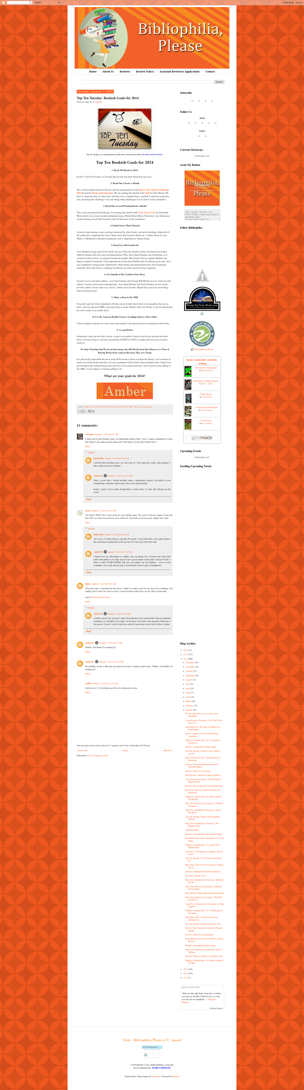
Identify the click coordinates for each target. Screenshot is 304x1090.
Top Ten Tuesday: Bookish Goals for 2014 (203, 923)
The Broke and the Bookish (152, 154)
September (190, 675)
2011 (185, 977)
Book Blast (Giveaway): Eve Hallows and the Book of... (204, 939)
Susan (88, 510)
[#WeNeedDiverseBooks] (202, 349)
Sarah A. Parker (207, 383)
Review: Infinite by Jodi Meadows (199, 934)
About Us (108, 71)
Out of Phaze (206, 420)
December (190, 662)
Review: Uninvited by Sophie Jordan (200, 746)
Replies (91, 452)
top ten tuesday (146, 406)
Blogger (175, 1076)
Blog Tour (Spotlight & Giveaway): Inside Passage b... (203, 811)
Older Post (167, 750)
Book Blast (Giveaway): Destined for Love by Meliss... (204, 839)
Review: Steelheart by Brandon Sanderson (203, 871)
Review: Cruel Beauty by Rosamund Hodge (203, 834)
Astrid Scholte (207, 397)
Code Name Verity (98, 406)
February (190, 705)
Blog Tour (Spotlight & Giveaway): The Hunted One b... (202, 824)
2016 (185, 650)
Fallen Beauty (206, 394)
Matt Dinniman (207, 370)
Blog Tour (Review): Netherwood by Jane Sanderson (202, 791)
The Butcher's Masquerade (206, 367)
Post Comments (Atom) (98, 755)
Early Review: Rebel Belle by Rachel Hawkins (204, 892)
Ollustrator (156, 1076)
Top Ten (137, 406)
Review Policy (145, 71)
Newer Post (82, 750)
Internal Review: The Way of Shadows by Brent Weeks (202, 728)
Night (130, 406)
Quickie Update (191, 829)
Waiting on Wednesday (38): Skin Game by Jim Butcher (203, 797)
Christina (89, 434)
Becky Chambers (207, 410)
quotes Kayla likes (191, 987)
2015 (185, 654)
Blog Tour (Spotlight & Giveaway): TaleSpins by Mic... (204, 881)
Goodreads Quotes (216, 1008)
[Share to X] (86, 411)
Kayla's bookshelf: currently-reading (202, 361)
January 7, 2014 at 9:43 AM (106, 434)
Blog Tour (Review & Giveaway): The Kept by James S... (203, 898)
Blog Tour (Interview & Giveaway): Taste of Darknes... (203, 950)
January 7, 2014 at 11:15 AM (120, 551)
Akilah (88, 683)
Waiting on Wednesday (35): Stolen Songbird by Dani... (204, 961)
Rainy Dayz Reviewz (101, 597)
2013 (185, 969)
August (189, 679)
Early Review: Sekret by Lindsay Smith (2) (203, 775)
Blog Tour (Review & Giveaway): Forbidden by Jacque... (204, 804)
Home (93, 71)
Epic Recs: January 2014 (195, 875)
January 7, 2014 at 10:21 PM (111, 661)
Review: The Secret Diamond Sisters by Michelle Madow (202, 765)
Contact (210, 71)
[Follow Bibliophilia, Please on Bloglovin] (152, 1049)
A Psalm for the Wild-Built (206, 407)
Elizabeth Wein (121, 406)
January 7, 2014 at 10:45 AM (117, 458)
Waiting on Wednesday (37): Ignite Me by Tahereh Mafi (202, 846)
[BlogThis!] (83, 411)
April (188, 696)
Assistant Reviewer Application (180, 71)
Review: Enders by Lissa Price (198, 771)
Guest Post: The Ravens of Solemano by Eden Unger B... (204, 905)
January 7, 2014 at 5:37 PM (119, 613)
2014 (185, 658)
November (190, 666)
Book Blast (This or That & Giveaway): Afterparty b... (201, 918)
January (189, 709)
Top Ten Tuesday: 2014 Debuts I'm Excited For (203, 859)
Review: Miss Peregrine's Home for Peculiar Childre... (204, 929)
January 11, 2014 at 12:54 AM (105, 683)
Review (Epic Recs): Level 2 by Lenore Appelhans (201, 714)
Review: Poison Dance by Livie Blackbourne (204, 785)
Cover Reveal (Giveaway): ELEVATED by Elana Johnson (203, 780)
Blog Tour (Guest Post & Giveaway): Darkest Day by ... (204, 866)
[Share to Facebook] (89, 411)
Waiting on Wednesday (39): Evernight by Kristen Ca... (202, 741)
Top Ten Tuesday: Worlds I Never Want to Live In (202, 752)
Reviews (125, 71)
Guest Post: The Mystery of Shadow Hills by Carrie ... (204, 852)
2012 (185, 973)
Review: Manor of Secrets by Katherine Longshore (201, 734)
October (189, 671)
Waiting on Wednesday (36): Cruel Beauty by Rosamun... (204, 911)
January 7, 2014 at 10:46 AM (117, 534)
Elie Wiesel (110, 406)
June (188, 688)
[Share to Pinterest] (93, 411)
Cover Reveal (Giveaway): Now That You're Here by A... (204, 721)
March (189, 701)
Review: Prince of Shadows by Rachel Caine (204, 956)
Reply (87, 446)
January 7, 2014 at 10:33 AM (104, 510)
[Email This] (79, 411)
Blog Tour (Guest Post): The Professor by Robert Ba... (202, 758)
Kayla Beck (99, 458)
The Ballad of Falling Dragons (206, 380)
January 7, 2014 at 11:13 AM (120, 475)
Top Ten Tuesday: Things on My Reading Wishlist (202, 817)
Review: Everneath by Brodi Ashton (200, 945)
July (188, 683)
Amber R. (98, 475)
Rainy (88, 583)
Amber (87, 406)
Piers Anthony (207, 423)
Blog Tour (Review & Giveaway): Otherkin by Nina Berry (203, 887)
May (188, 692)
